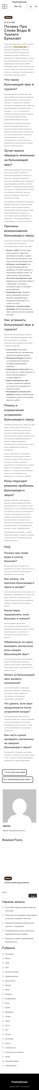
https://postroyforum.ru (17, 831)
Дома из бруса (10, 981)
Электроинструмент (12, 1061)
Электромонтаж (10, 1065)
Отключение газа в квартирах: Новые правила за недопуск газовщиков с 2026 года (21, 916)
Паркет (7, 1021)
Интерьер (8, 994)
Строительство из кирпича (14, 1052)
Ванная (8, 17)
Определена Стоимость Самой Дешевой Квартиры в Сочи (19, 940)
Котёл (7, 1003)
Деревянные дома (11, 976)
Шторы (7, 1057)
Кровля (7, 1007)
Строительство (10, 1048)
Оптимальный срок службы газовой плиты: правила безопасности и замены (20, 932)
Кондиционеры (10, 998)
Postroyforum (19, 2)
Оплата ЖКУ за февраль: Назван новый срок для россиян (20, 909)
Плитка (7, 1025)
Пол (6, 1030)
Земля (7, 990)
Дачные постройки (11, 972)
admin (7, 826)
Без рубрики (9, 954)
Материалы (9, 1012)
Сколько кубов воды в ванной (16, 882)
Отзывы (8, 1016)
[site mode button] (31, 6)
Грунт (7, 967)
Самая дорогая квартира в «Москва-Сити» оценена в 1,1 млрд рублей (19, 924)
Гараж (7, 963)
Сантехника (9, 1039)
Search (4, 892)
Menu (16, 6)
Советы (7, 1043)
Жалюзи (8, 985)
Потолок (8, 1034)
